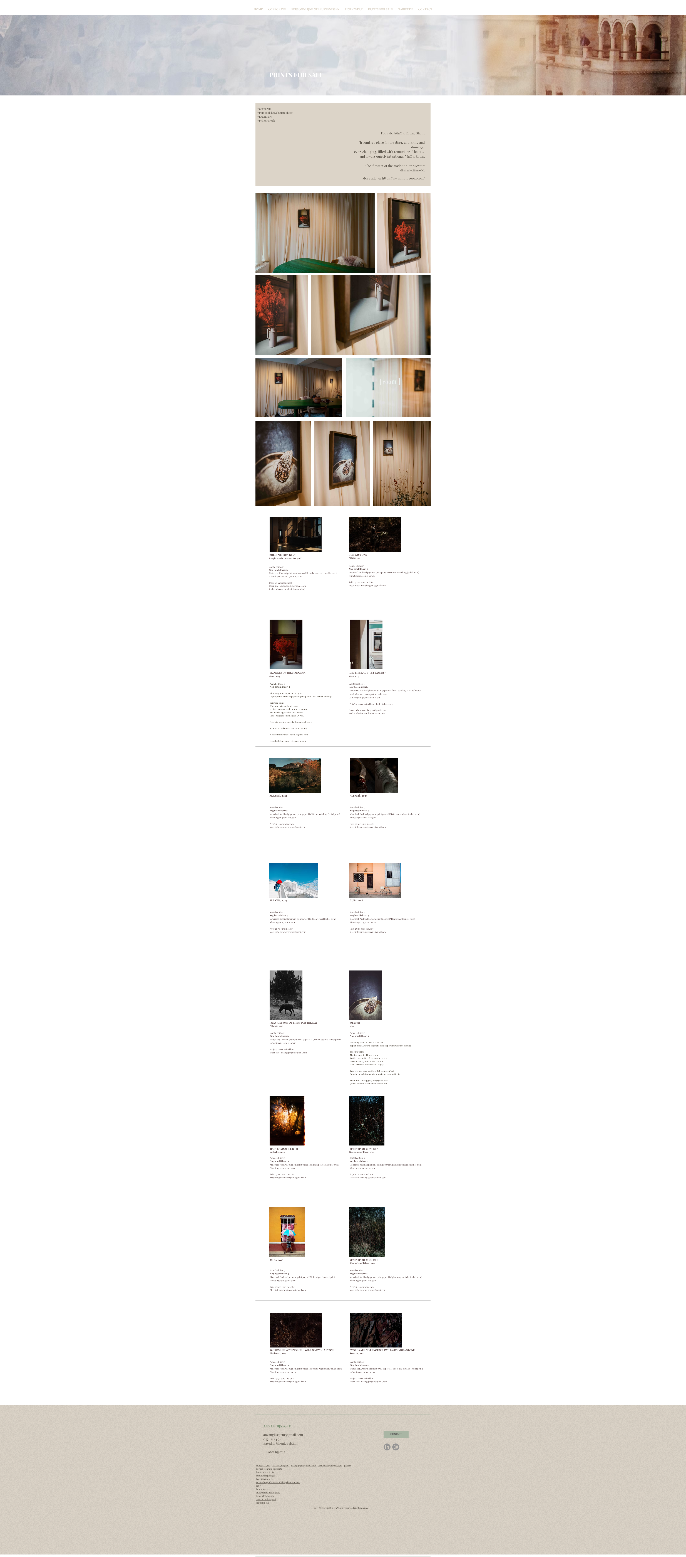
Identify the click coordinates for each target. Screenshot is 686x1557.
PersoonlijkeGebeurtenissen (276, 112)
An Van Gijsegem (280, 1465)
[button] (277, 9)
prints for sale (262, 1502)
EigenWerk (265, 116)
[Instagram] (395, 1446)
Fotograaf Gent (263, 1465)
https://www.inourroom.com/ (403, 178)
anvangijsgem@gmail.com (303, 1465)
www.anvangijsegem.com (330, 1465)
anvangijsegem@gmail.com (293, 585)
